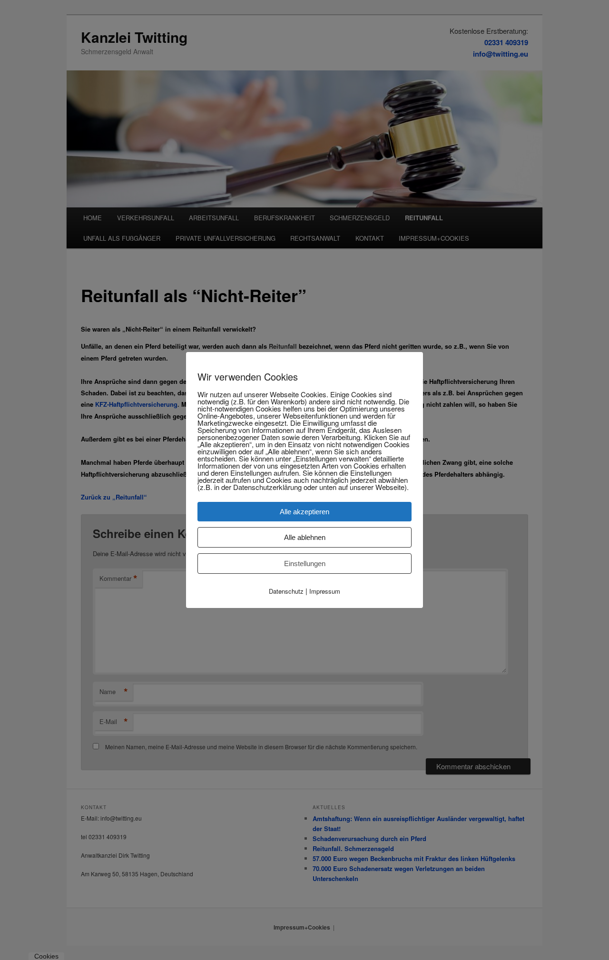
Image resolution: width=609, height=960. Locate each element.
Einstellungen (304, 563)
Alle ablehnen (304, 537)
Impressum (324, 591)
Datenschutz (286, 591)
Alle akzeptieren (304, 512)
